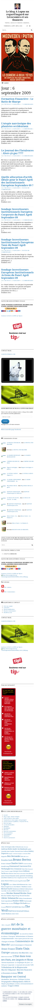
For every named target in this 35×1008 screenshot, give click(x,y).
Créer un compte (8, 606)
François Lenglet (8, 871)
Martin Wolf (12, 886)
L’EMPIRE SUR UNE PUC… (13, 461)
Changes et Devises (8, 941)
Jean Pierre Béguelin (17, 877)
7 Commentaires (27, 104)
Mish (23, 891)
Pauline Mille (18, 901)
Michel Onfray (24, 889)
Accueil (5, 815)
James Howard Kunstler (8, 876)
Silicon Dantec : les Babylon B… (20, 523)
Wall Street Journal (15, 911)
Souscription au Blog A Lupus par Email (17, 408)
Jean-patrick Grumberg (24, 876)
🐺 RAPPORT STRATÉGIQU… (14, 504)
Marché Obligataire (8, 970)
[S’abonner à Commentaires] (2, 592)
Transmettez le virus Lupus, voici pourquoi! (15, 820)
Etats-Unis (25, 869)
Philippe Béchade (20, 903)
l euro (10, 884)
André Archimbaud (20, 849)
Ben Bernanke (13, 856)
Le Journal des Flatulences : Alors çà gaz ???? (17, 152)
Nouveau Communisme (10, 831)
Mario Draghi (5, 887)
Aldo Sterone (24, 847)
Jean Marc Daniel (6, 877)
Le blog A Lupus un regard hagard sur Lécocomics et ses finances (17, 15)
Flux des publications (9, 609)
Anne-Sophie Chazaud (13, 851)
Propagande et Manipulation (12, 981)
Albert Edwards (16, 847)
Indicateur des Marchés (19, 953)
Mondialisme (7, 828)
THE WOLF (7, 836)
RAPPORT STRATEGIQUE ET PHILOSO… (18, 492)
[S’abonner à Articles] (2, 587)
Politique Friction (24, 979)
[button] (13, 376)
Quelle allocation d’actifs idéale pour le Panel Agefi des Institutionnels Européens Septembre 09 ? (17, 181)
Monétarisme (14, 979)
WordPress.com (8, 612)
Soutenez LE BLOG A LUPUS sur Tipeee (11, 315)
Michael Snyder (7, 889)
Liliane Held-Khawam (18, 884)
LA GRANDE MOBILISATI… (14, 455)
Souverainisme (7, 834)
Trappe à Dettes (13, 986)
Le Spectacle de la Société (22, 965)
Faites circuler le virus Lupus (11, 818)
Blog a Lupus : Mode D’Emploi (11, 816)
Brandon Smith (7, 860)
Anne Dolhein (24, 851)
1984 (2, 925)
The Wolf (7, 104)
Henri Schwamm (21, 873)
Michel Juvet (16, 889)
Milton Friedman (17, 891)
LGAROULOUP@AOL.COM (8, 354)
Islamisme (6, 826)
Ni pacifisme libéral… (12, 485)
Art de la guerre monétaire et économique (15, 928)
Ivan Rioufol (29, 873)
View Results (7, 751)
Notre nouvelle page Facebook (11, 429)
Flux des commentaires (10, 611)
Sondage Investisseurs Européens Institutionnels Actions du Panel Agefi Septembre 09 (17, 273)
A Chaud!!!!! (7, 925)
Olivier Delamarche (9, 898)
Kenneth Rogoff (17, 881)
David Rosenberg (27, 863)
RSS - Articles (7, 587)
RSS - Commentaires (9, 592)
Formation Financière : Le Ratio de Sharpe (17, 100)
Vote (8, 747)
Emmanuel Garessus (19, 866)
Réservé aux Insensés (9, 837)
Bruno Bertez (22, 860)
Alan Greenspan (6, 847)
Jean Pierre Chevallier (27, 877)
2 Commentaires (27, 280)
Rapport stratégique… (12, 467)
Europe (5, 952)
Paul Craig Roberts (6, 901)
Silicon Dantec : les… (12, 516)
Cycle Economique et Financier (21, 945)
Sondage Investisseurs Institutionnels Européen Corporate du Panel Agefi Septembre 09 (16, 213)
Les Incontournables (9, 824)
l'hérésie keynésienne (7, 962)
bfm (22, 856)
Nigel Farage (16, 895)
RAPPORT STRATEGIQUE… (14, 491)
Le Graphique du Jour (22, 962)
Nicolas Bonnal (13, 893)
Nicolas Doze (25, 893)
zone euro (15, 914)
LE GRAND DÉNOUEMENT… (14, 479)
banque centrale (12, 853)
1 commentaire (27, 129)
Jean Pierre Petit (7, 881)
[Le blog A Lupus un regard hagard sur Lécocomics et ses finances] (17, 57)
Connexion (6, 607)
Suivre (5, 421)
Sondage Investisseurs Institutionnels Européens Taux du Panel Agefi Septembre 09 (17, 243)
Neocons (6, 829)
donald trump (5, 866)
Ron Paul (22, 907)
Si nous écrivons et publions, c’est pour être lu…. (16, 821)
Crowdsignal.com (7, 753)
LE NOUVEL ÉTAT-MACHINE (19, 449)
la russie (24, 881)
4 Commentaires (27, 156)
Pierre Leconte (12, 907)
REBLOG (27, 982)
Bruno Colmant (5, 863)
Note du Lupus (7, 823)
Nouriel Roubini (24, 895)
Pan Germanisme (8, 833)
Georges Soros (18, 871)
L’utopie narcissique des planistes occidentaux (16, 125)
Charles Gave (17, 863)
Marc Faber (28, 884)
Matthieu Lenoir (26, 887)
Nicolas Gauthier (6, 895)
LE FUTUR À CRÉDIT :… (13, 473)
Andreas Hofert (6, 849)
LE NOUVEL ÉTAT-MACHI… (14, 442)
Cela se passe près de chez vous (23, 938)
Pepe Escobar (9, 903)
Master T (19, 887)
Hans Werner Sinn (11, 873)
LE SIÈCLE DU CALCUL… (13, 497)
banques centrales (22, 853)
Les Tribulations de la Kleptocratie (17, 966)
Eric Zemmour (16, 869)
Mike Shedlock (8, 891)
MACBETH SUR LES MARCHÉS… (20, 529)
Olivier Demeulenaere (25, 898)
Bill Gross (26, 856)
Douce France (8, 948)
